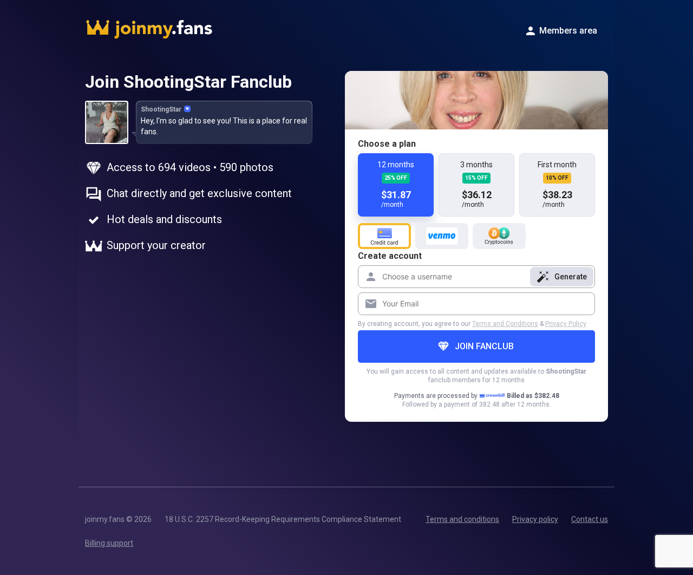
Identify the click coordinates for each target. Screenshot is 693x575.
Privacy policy (535, 519)
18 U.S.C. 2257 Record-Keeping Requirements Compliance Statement (283, 519)
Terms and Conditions (505, 324)
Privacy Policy (565, 324)
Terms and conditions (462, 519)
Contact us (589, 519)
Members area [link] (568, 30)
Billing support (109, 543)
